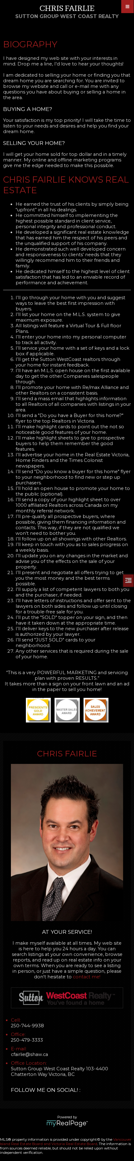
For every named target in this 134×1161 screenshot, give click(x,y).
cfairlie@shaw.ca (29, 1054)
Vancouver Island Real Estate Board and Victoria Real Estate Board (66, 1141)
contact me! (86, 977)
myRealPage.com (67, 1123)
